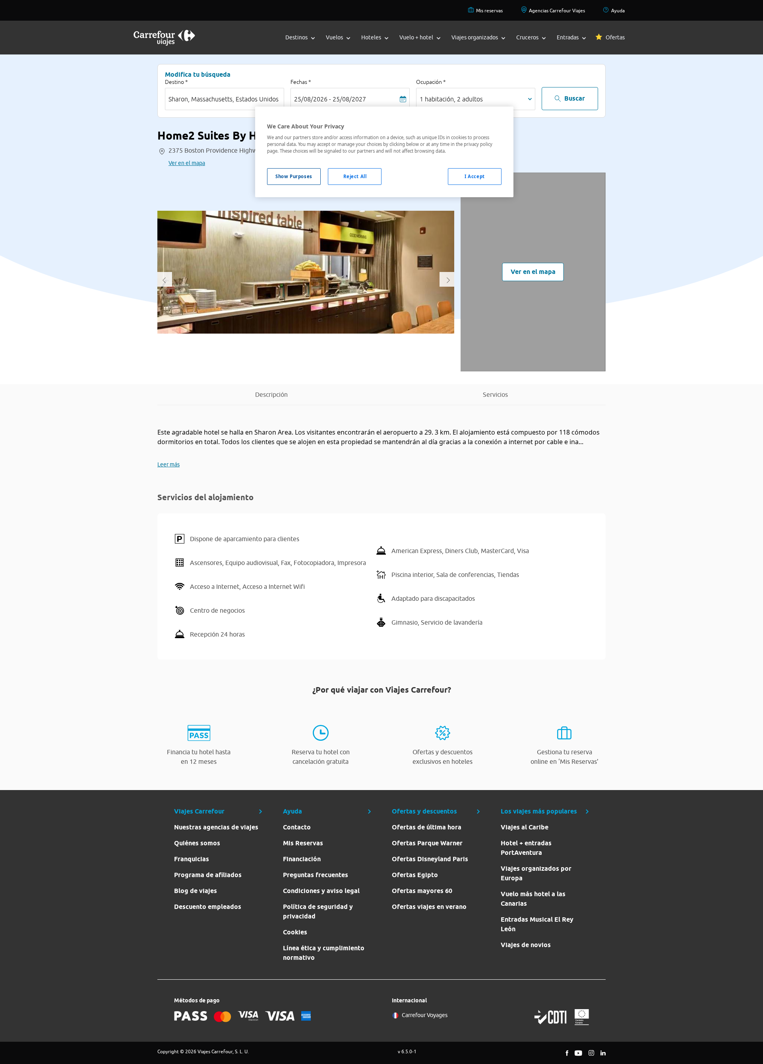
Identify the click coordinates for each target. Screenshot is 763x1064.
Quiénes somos (197, 843)
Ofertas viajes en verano (429, 907)
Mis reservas (489, 11)
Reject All (355, 176)
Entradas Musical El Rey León (537, 924)
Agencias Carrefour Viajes (557, 11)
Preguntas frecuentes (315, 875)
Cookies (295, 932)
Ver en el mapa (186, 163)
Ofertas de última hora (426, 827)
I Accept (475, 176)
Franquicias (191, 859)
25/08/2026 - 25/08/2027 (330, 99)
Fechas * (300, 82)
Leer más (168, 464)
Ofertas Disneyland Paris (430, 859)
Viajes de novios (526, 945)
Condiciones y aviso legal (321, 891)
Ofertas (615, 37)
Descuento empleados (207, 907)
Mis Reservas (303, 843)
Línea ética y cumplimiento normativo (323, 952)
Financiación (302, 859)
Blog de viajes (195, 891)
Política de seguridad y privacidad (318, 911)
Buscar (574, 98)
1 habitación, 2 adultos (451, 99)
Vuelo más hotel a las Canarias (533, 898)
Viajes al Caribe (524, 827)
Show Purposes (293, 176)
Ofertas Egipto (415, 875)
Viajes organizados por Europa (536, 873)
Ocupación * (431, 82)
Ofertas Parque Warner (427, 843)
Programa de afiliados (208, 875)
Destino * (176, 82)
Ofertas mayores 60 (422, 891)
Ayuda (618, 11)
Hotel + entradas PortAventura (526, 847)
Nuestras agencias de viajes (216, 827)
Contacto (297, 827)
